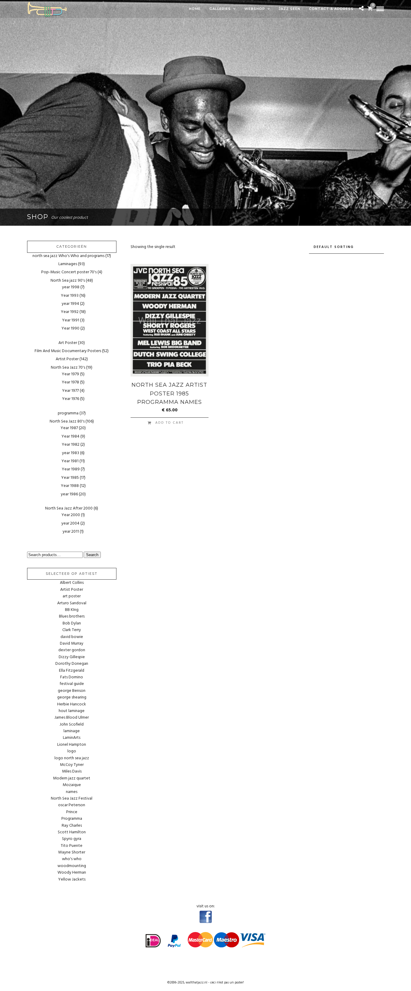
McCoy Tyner (72, 765)
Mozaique (72, 785)
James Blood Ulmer (71, 717)
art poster (72, 596)
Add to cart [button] (169, 423)
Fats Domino (71, 677)
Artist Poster (67, 359)
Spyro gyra (71, 839)
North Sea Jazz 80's (67, 421)
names (71, 792)
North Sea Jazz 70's (68, 367)
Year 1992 (70, 311)
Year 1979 (70, 374)
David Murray (71, 643)
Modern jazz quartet (71, 778)
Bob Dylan (72, 623)
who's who (72, 859)
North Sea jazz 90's (68, 280)
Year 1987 (69, 428)
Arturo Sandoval (71, 603)
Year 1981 (70, 461)
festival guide (72, 684)
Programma (71, 819)
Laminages (67, 264)
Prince (71, 812)
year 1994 (70, 303)
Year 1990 (70, 328)
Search (92, 555)
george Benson (71, 691)
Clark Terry (71, 630)
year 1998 (70, 287)
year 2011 (71, 531)
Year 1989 (71, 469)
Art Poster (67, 342)
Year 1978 (70, 382)
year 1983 (70, 453)
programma (68, 413)
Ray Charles (72, 825)
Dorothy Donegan (71, 664)
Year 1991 (70, 320)
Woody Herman (71, 872)
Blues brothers (72, 616)
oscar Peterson (71, 805)
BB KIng (72, 610)
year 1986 (69, 494)
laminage (71, 731)
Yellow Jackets (71, 879)
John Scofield (72, 724)
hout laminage (72, 711)
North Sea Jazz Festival (71, 798)
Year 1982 (70, 444)
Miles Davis (72, 771)
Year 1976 (70, 398)
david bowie (71, 637)
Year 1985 (70, 477)
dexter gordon (71, 650)
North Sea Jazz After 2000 (69, 508)
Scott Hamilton (72, 832)
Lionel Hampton (71, 745)
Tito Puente (71, 846)
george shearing (71, 697)
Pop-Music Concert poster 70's (69, 272)
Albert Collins (72, 583)
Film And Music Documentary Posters (68, 351)
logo (71, 751)
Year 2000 (70, 515)
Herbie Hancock (71, 704)
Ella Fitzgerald (71, 670)
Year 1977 (70, 390)
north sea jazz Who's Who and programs (68, 255)
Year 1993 (70, 295)
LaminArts (71, 738)
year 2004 (70, 523)
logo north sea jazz (71, 758)
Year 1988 (70, 485)
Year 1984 (70, 436)
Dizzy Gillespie (72, 657)
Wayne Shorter (71, 852)
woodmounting (71, 866)
